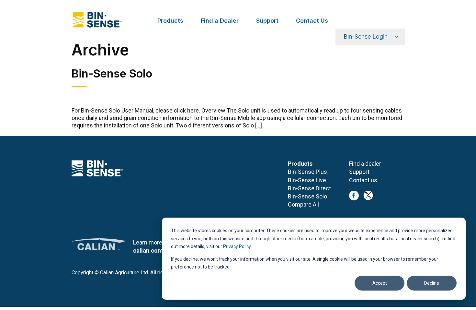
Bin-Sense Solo (307, 196)
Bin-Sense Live (307, 180)
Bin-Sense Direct (309, 188)
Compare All (303, 204)
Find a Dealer (220, 20)
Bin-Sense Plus (307, 171)
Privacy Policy (237, 246)
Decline (431, 283)
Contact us (363, 180)
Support (267, 20)
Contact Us (312, 20)
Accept (379, 283)
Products (170, 20)
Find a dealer (365, 163)
